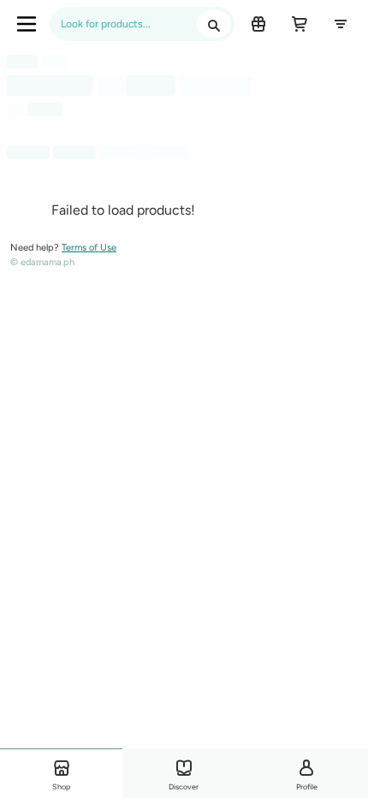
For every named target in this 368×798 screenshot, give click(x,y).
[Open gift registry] (258, 24)
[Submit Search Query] (214, 24)
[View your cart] (299, 24)
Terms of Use (89, 247)
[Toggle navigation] (26, 24)
